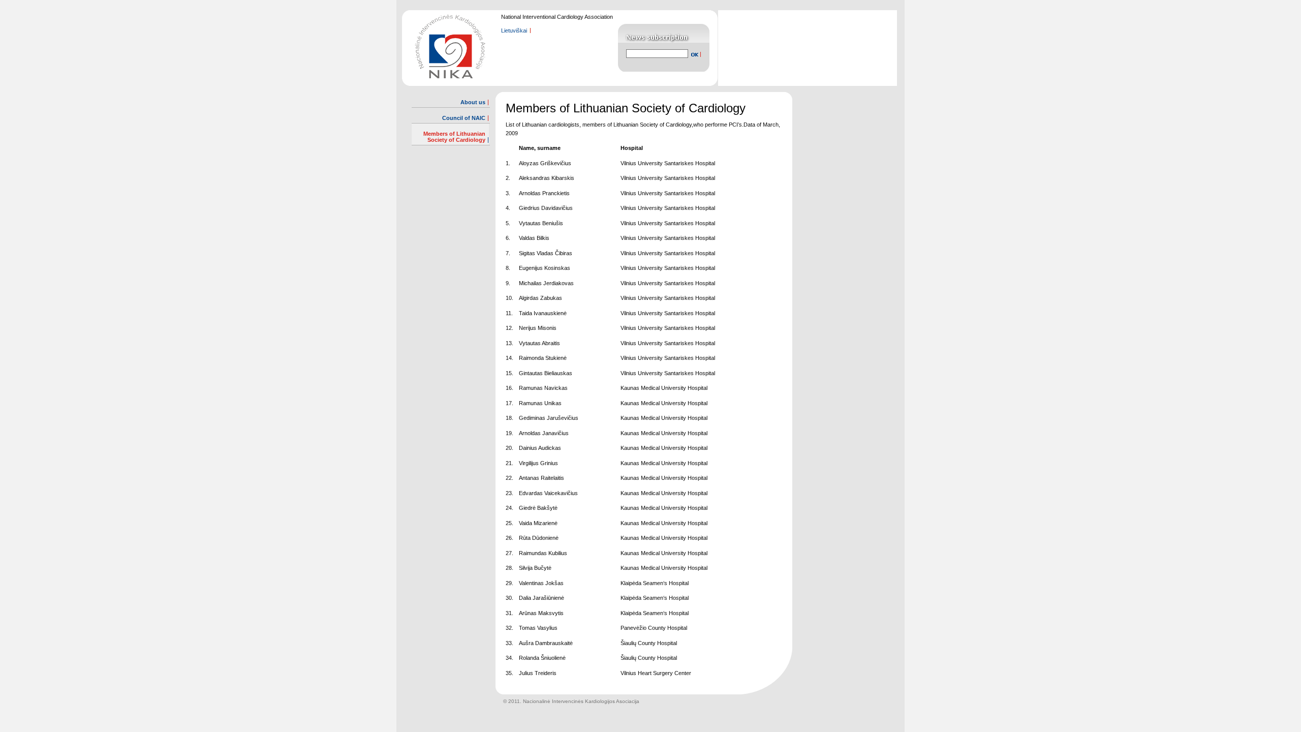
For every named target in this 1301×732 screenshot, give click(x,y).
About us (472, 102)
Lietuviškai (514, 30)
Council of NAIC (463, 118)
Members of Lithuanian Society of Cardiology (454, 137)
